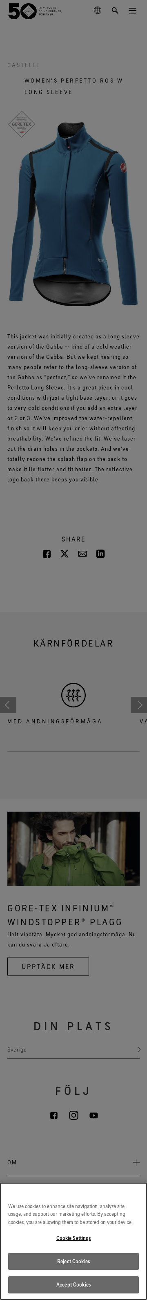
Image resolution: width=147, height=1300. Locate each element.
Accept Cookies (73, 1284)
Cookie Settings (73, 1238)
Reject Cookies (73, 1261)
